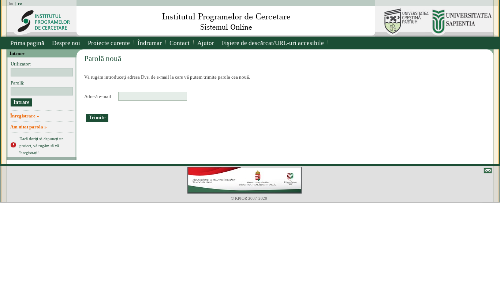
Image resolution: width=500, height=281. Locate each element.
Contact (179, 43)
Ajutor (205, 43)
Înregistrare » (24, 116)
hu (11, 3)
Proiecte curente (109, 43)
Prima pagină (27, 43)
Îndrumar (150, 43)
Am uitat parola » (28, 127)
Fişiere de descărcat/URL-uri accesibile (273, 43)
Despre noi (66, 43)
